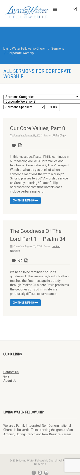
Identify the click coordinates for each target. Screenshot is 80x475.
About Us (9, 380)
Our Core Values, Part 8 (37, 128)
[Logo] (26, 12)
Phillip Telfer (59, 135)
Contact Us (11, 372)
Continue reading (24, 200)
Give (6, 376)
